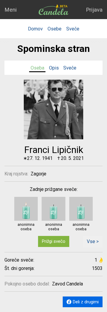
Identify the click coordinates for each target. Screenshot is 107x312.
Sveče (72, 29)
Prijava (94, 10)
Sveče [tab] (69, 68)
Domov (35, 29)
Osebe (55, 29)
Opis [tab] (54, 68)
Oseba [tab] (37, 68)
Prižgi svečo (53, 241)
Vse (91, 241)
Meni (10, 10)
